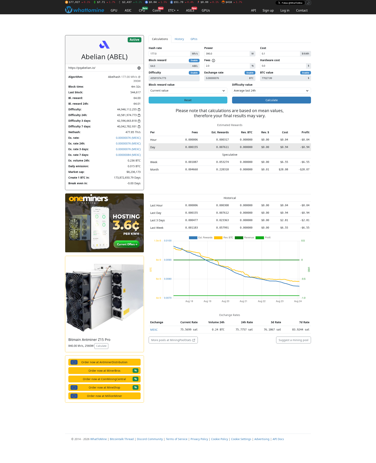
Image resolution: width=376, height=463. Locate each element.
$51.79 (183, 2)
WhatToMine (98, 439)
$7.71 (106, 2)
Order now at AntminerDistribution (104, 362)
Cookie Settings (241, 439)
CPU (143, 10)
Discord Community (150, 439)
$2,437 (132, 2)
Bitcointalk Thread (122, 439)
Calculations (160, 39)
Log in (284, 10)
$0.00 (210, 2)
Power (208, 48)
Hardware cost (270, 60)
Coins (158, 10)
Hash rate (155, 48)
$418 (234, 2)
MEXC (154, 329)
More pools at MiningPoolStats (171, 340)
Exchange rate (213, 72)
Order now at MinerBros (113, 370)
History (179, 39)
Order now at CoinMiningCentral (110, 379)
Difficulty (155, 72)
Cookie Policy (219, 439)
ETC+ (172, 10)
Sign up (268, 10)
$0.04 (158, 2)
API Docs (278, 439)
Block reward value (161, 84)
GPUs (206, 10)
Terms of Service (176, 439)
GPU (114, 10)
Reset (188, 100)
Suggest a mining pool (293, 340)
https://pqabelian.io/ (81, 68)
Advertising (261, 439)
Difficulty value (242, 84)
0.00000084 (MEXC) (128, 155)
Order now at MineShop (113, 387)
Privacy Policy (199, 439)
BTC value (266, 72)
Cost (263, 48)
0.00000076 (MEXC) (128, 138)
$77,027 (79, 2)
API (253, 10)
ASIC (128, 10)
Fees (207, 60)
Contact (302, 10)
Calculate (101, 346)
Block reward (157, 60)
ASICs (191, 10)
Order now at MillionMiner (104, 396)
